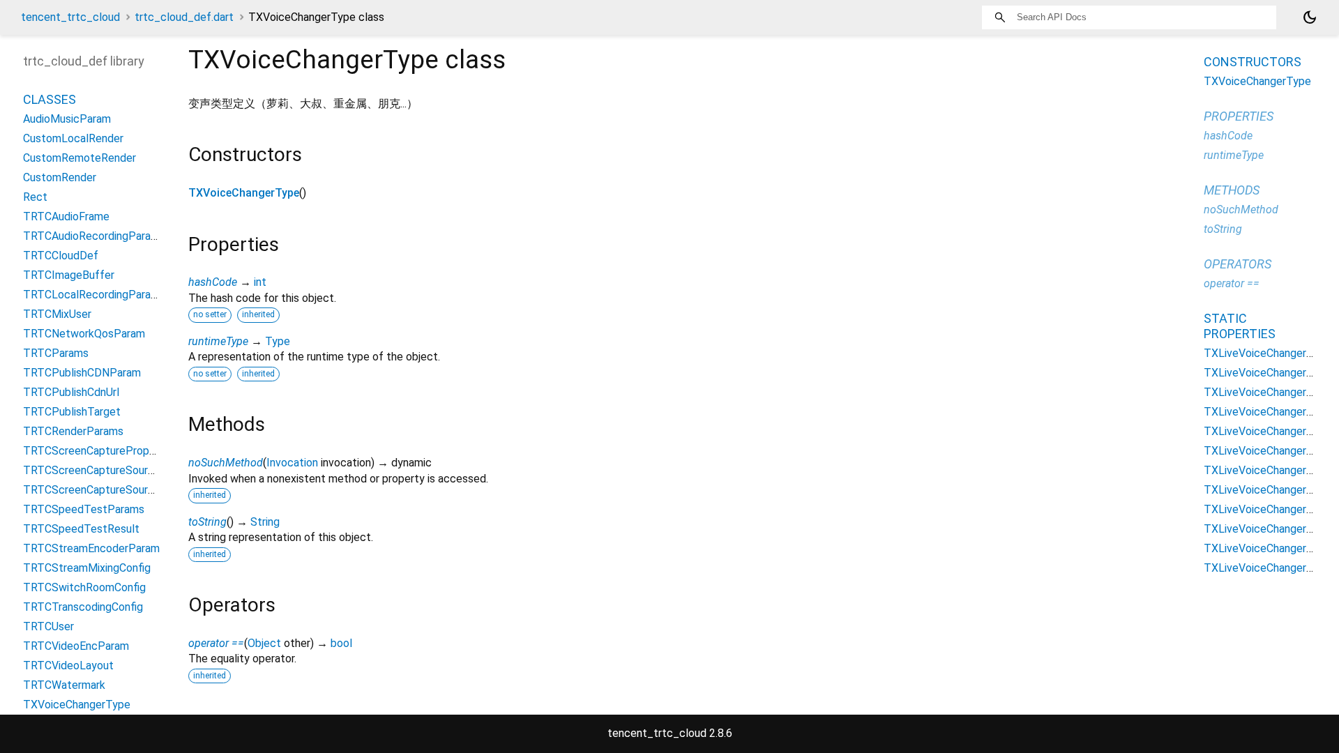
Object (264, 643)
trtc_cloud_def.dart (184, 17)
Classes (49, 99)
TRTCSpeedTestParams (83, 509)
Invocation (292, 462)
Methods (1231, 190)
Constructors (1252, 61)
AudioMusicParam (67, 119)
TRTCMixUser (57, 314)
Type (277, 341)
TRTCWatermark (64, 685)
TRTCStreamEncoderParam (91, 548)
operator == (216, 643)
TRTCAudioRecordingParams (94, 236)
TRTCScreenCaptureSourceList (101, 489)
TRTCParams (56, 353)
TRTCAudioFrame (66, 216)
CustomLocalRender (73, 138)
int (260, 282)
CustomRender (59, 177)
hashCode (212, 282)
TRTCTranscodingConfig (83, 607)
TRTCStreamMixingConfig (87, 568)
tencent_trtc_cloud (70, 17)
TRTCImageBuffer (68, 275)
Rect (35, 197)
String (265, 521)
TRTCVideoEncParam (76, 646)
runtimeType (218, 341)
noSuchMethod (225, 462)
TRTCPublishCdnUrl (71, 392)
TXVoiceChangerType (243, 192)
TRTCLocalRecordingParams (94, 294)
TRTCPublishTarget (72, 411)
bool (341, 643)
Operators (1237, 264)
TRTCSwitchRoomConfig (84, 587)
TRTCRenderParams (73, 431)
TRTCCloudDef (60, 255)
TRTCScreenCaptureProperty (96, 450)
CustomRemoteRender (79, 158)
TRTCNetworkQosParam (84, 333)
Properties (1238, 116)
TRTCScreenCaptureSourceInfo (102, 470)
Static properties (1240, 326)
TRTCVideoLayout (68, 665)
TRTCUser (48, 626)
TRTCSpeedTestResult (81, 528)
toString (207, 521)
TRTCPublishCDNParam (82, 372)
